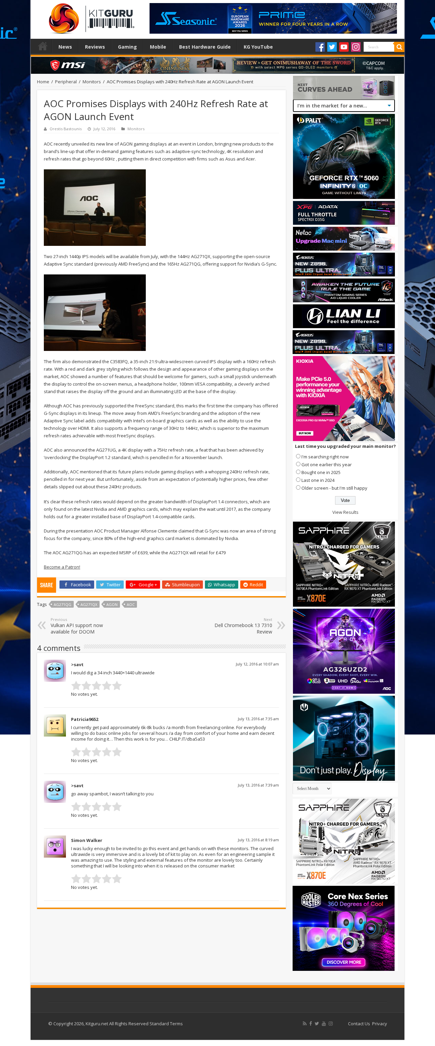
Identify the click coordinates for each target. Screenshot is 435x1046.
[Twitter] (332, 47)
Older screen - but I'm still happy (334, 488)
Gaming (127, 47)
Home (43, 46)
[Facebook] (320, 47)
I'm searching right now (325, 457)
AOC (131, 604)
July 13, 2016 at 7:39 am (258, 785)
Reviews (95, 47)
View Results (345, 512)
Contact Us (359, 1023)
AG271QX (89, 604)
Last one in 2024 (317, 480)
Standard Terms (166, 1023)
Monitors (92, 82)
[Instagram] (356, 47)
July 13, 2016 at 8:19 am (258, 839)
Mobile (158, 47)
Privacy (379, 1023)
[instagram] (330, 1023)
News (65, 47)
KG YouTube (258, 47)
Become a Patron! (62, 567)
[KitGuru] (90, 16)
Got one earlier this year (326, 464)
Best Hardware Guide (205, 47)
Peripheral (66, 82)
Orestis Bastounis (66, 128)
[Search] (399, 47)
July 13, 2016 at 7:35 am (258, 718)
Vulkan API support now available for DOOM (77, 626)
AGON (112, 604)
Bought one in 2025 (321, 472)
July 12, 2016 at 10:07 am (257, 664)
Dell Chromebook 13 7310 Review (243, 626)
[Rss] (304, 1023)
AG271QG (62, 604)
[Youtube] (344, 47)
